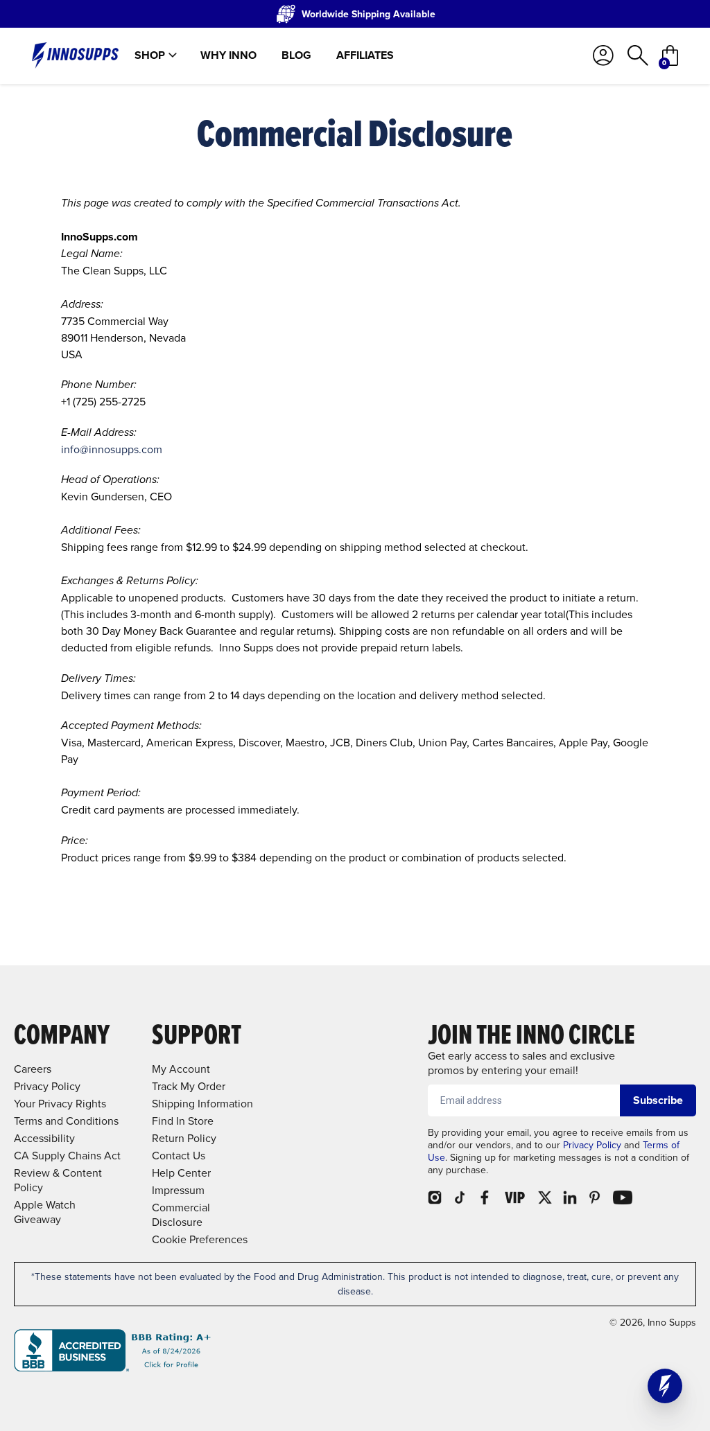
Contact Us (178, 1156)
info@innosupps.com (111, 449)
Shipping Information (202, 1104)
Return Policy (184, 1138)
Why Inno (228, 55)
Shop (150, 55)
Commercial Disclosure (181, 1215)
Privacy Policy (592, 1145)
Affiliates (365, 55)
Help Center (181, 1173)
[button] (665, 1386)
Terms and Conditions (66, 1121)
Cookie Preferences (200, 1239)
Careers (32, 1069)
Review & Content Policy (58, 1180)
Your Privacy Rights (60, 1104)
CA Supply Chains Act (67, 1156)
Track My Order (188, 1086)
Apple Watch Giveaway (45, 1212)
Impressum (178, 1190)
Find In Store (183, 1121)
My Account (181, 1069)
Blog (296, 55)
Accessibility (44, 1138)
